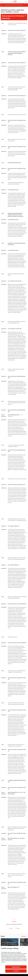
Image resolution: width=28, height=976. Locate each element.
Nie (18, 928)
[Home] (1, 5)
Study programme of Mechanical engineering (13, 17)
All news (23, 936)
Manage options (16, 967)
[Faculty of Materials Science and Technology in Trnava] (13, 2)
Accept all (15, 971)
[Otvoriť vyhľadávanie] (26, 1)
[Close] (1, 1)
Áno (11, 928)
